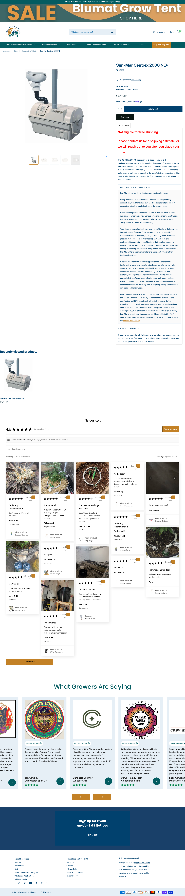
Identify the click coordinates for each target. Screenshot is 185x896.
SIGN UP (92, 835)
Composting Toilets (29, 51)
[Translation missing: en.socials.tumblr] (47, 883)
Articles (17, 862)
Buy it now (125, 117)
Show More (48, 518)
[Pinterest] (25, 883)
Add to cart (153, 109)
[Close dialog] (179, 833)
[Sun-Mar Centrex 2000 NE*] (17, 374)
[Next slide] (102, 797)
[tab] (123, 125)
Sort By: (160, 456)
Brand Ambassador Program (26, 872)
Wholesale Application (23, 876)
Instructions (19, 866)
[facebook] (36, 883)
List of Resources (21, 859)
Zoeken (112, 32)
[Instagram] (19, 883)
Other (16, 51)
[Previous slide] (81, 797)
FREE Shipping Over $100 (77, 859)
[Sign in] (172, 32)
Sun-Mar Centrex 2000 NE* (12, 398)
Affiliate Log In (20, 879)
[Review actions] (33, 497)
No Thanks (154, 887)
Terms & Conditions (74, 872)
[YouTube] (30, 883)
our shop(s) (136, 80)
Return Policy (72, 876)
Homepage (6, 51)
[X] (42, 883)
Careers (69, 866)
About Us (70, 862)
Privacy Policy (72, 869)
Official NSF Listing (131, 320)
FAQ (16, 869)
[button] (106, 156)
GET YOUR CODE (154, 879)
